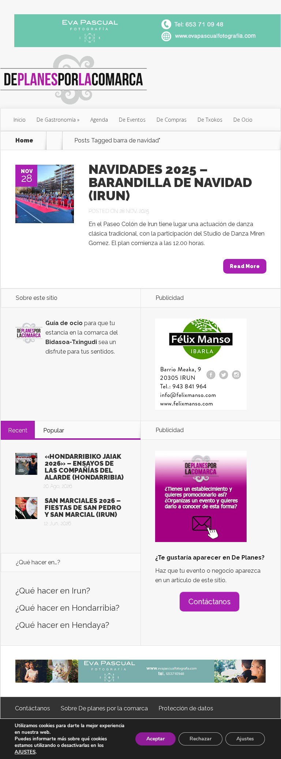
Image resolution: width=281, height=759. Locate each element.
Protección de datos (185, 708)
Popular (53, 430)
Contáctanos (209, 601)
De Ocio (242, 119)
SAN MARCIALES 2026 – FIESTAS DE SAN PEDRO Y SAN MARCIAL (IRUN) (83, 507)
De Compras (172, 119)
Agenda (99, 119)
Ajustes (245, 738)
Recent (17, 430)
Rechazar (200, 738)
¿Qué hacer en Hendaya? (62, 625)
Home (24, 141)
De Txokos (210, 119)
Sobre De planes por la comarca (104, 708)
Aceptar (155, 738)
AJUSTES (25, 752)
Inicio (20, 119)
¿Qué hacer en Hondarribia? (67, 608)
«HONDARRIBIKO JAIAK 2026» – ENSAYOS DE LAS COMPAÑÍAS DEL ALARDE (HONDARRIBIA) (84, 467)
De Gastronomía (56, 119)
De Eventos (132, 119)
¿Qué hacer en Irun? (52, 590)
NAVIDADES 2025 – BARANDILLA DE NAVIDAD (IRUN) (170, 182)
